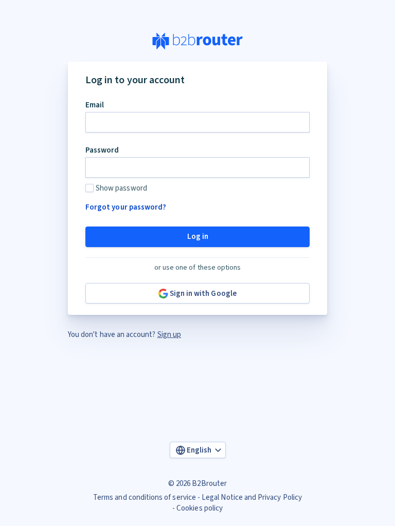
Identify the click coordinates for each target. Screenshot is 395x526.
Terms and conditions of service (144, 497)
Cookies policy (199, 508)
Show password (121, 188)
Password (102, 150)
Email (94, 105)
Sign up (169, 334)
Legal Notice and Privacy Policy (252, 497)
